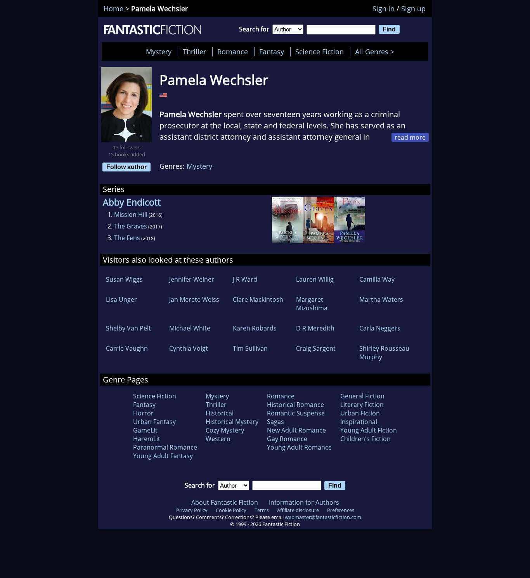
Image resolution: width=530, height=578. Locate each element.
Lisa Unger (121, 299)
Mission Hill (130, 214)
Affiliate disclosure (298, 510)
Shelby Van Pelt (128, 328)
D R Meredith (315, 328)
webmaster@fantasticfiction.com (323, 517)
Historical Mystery (232, 421)
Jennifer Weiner (191, 279)
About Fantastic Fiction (224, 502)
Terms (262, 510)
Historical (220, 413)
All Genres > (376, 51)
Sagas (275, 421)
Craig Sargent (316, 348)
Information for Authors (304, 502)
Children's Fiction (365, 438)
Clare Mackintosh (258, 299)
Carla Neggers (379, 328)
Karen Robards (255, 328)
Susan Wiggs (124, 279)
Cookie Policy (231, 510)
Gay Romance (287, 438)
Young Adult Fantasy (163, 456)
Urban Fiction (360, 413)
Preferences (340, 510)
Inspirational (358, 421)
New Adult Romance (296, 430)
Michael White (189, 328)
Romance (232, 51)
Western (218, 438)
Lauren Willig (315, 279)
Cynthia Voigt (188, 348)
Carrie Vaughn (127, 348)
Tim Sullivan (250, 348)
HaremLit (146, 438)
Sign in (383, 8)
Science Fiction (319, 51)
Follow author (126, 166)
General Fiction (362, 396)
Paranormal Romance (165, 447)
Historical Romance (295, 404)
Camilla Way (377, 279)
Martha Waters (381, 299)
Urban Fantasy (154, 421)
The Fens (127, 238)
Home (113, 8)
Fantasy (271, 51)
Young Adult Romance (299, 447)
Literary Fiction (362, 404)
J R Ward (245, 279)
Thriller (194, 51)
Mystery (158, 51)
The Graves (130, 226)
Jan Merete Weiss (194, 299)
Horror (143, 413)
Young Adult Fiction (368, 430)
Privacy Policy (192, 510)
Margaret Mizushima (311, 303)
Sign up (413, 8)
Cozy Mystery (225, 430)
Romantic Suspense (296, 413)
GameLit (145, 430)
